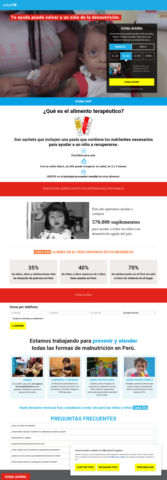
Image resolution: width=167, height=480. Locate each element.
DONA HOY (83, 101)
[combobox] (87, 313)
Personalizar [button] (145, 467)
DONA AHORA (15, 477)
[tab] (120, 47)
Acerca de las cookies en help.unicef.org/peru (99, 450)
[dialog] (115, 459)
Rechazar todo (108, 467)
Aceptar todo (85, 467)
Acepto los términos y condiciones (28, 318)
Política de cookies (117, 457)
